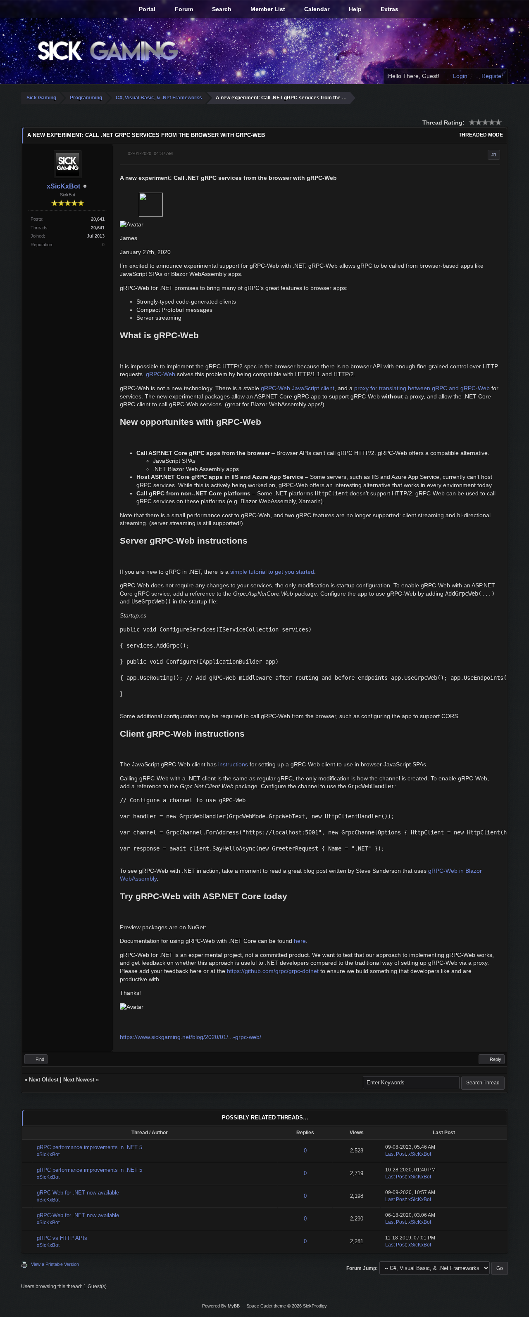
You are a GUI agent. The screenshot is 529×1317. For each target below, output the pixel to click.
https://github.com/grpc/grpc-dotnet (273, 971)
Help (354, 9)
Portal (146, 9)
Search (220, 9)
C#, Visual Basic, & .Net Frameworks (159, 98)
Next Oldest (43, 1080)
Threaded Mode (481, 135)
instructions (233, 764)
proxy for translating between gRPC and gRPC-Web (422, 388)
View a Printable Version (55, 1264)
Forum (183, 9)
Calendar (316, 9)
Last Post (395, 1154)
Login (459, 76)
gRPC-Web (160, 374)
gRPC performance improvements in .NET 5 (89, 1147)
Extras (388, 9)
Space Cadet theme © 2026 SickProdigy (286, 1305)
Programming (86, 98)
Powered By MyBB (221, 1305)
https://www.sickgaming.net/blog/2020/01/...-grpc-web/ (190, 1037)
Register (491, 76)
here (300, 941)
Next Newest (78, 1080)
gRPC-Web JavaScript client (297, 388)
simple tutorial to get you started (272, 571)
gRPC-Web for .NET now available (78, 1193)
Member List (267, 9)
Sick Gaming (41, 98)
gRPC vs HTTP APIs (62, 1238)
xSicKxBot (63, 186)
